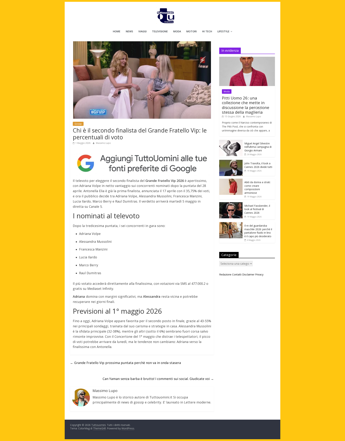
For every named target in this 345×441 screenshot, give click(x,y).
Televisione (160, 31)
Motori (191, 31)
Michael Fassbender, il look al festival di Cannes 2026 (257, 209)
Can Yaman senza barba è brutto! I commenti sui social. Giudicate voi (158, 379)
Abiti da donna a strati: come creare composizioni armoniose (257, 187)
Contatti (237, 274)
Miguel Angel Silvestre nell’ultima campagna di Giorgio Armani (258, 147)
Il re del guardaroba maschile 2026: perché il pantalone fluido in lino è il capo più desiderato (258, 231)
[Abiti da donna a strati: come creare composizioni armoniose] (231, 180)
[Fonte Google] (142, 163)
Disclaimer (248, 274)
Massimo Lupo (103, 143)
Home (116, 31)
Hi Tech (207, 31)
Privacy (259, 274)
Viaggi (142, 31)
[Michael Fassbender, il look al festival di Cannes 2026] (231, 204)
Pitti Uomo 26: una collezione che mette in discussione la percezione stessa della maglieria (245, 105)
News (129, 31)
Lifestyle (223, 31)
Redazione (225, 274)
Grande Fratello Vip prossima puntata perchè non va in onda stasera (125, 363)
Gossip (78, 123)
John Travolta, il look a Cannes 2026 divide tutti (258, 165)
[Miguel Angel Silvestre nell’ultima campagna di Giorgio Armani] (231, 141)
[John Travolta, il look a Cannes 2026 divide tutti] (231, 161)
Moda (177, 31)
